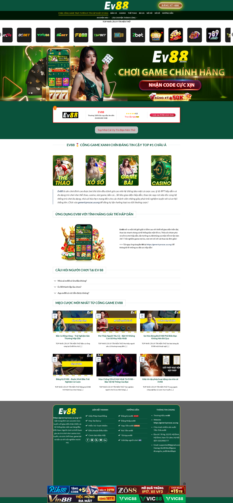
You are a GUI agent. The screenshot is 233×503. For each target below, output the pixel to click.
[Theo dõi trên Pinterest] (92, 440)
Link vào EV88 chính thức (163, 115)
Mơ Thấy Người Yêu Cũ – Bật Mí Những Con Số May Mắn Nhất (116, 337)
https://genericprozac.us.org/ (159, 244)
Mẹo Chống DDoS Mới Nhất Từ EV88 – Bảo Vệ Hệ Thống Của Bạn (117, 380)
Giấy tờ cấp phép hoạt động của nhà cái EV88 (160, 380)
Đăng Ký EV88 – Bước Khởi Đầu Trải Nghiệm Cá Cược (73, 380)
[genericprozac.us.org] (116, 5)
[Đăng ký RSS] (97, 440)
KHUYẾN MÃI (102, 18)
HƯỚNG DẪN (167, 13)
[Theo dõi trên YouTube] (101, 440)
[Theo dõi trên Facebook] (88, 440)
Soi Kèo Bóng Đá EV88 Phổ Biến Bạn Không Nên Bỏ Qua (160, 337)
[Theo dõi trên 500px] (105, 440)
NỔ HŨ (149, 13)
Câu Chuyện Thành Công (124, 18)
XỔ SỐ (157, 13)
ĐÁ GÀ (141, 13)
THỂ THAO (132, 13)
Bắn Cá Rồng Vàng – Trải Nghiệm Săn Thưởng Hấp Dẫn (73, 337)
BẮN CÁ (113, 13)
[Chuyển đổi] (55, 281)
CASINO (122, 13)
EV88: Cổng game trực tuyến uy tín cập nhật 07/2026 (83, 13)
